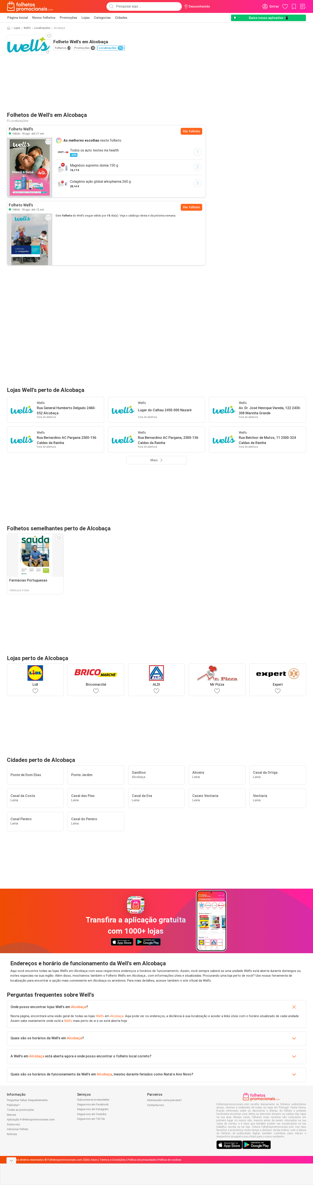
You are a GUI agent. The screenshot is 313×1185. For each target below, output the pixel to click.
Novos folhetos (44, 18)
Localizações (42, 27)
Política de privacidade (142, 1159)
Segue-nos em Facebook (93, 1104)
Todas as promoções (20, 1109)
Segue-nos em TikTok (91, 1118)
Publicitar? (13, 1105)
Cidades (121, 18)
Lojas (86, 18)
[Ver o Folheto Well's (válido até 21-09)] (29, 167)
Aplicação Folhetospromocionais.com (31, 1119)
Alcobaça (78, 1007)
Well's (27, 27)
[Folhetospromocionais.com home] (30, 6)
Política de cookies (169, 1159)
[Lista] (302, 6)
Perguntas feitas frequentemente (27, 1100)
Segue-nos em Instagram (92, 1109)
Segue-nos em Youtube (91, 1114)
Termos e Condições (113, 1159)
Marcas (11, 1114)
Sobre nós (13, 1124)
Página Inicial (17, 18)
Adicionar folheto (17, 1129)
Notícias (12, 1134)
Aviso (94, 1159)
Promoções (68, 18)
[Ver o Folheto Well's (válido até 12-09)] (29, 239)
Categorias (102, 18)
